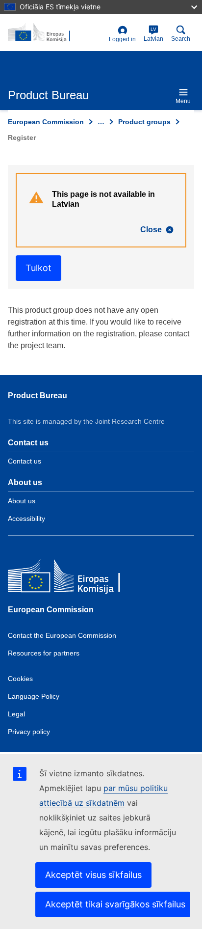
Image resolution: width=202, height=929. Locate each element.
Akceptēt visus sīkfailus (93, 875)
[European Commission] (79, 578)
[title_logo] (56, 33)
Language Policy (33, 696)
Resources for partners (43, 653)
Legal (16, 714)
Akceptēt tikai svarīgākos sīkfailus (115, 904)
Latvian (153, 34)
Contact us (24, 461)
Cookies (20, 679)
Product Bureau (37, 395)
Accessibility (26, 518)
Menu (183, 101)
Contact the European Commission (62, 635)
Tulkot (38, 268)
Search (180, 38)
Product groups (144, 122)
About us (21, 501)
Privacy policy (29, 732)
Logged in (122, 39)
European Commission (46, 122)
